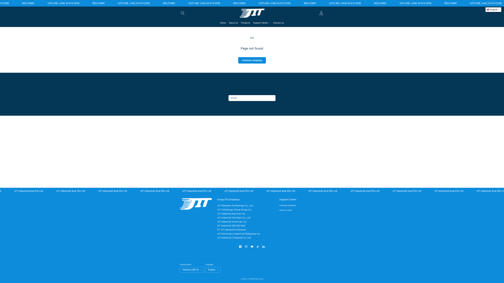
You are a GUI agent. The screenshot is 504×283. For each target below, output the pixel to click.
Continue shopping (252, 60)
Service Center (285, 210)
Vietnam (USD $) (191, 269)
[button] (183, 13)
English (211, 269)
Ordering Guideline (287, 205)
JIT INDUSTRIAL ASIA (255, 279)
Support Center (260, 23)
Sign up (252, 105)
